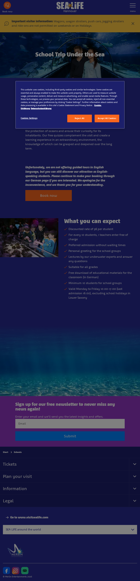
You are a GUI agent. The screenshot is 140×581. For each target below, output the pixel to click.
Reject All (79, 118)
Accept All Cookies (107, 118)
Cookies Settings (29, 118)
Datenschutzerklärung (41, 108)
